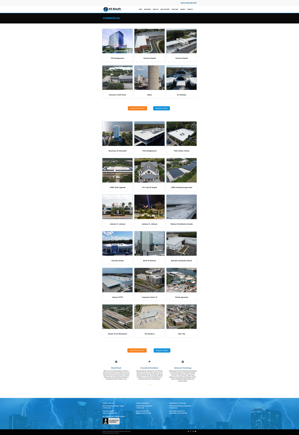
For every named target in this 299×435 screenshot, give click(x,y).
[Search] (195, 9)
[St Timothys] (181, 78)
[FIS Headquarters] (117, 41)
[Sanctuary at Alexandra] (117, 134)
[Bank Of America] (149, 243)
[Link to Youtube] (195, 431)
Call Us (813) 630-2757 (189, 3)
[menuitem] (140, 9)
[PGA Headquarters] (149, 134)
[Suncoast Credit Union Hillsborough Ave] (117, 78)
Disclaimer (104, 431)
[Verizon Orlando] (149, 41)
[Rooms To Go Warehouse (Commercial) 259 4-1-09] (117, 317)
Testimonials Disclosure (119, 431)
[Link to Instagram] (193, 431)
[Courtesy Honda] (117, 243)
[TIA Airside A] (149, 317)
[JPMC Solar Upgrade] (117, 170)
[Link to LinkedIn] (188, 431)
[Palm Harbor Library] (181, 134)
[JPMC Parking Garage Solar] (181, 170)
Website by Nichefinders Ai (113, 433)
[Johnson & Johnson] (117, 207)
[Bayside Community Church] (181, 243)
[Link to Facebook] (191, 431)
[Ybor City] (181, 317)
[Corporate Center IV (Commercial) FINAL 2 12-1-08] (149, 280)
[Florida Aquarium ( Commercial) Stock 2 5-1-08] (181, 280)
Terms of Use (127, 431)
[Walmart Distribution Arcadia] (181, 207)
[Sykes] (149, 78)
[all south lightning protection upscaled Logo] (112, 9)
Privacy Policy (110, 431)
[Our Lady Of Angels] (149, 170)
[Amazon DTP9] (117, 280)
